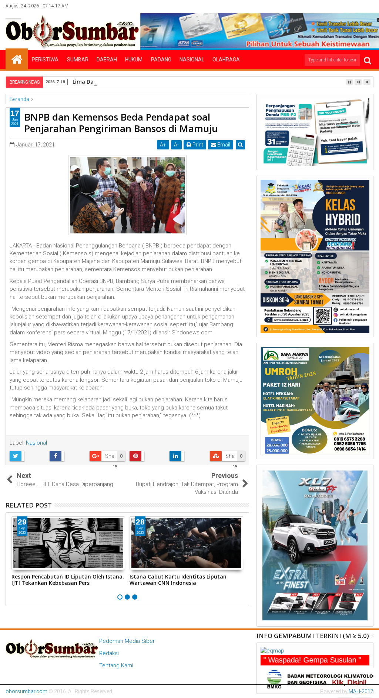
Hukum (133, 60)
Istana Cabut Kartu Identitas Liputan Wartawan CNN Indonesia (178, 579)
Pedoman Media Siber (127, 641)
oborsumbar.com (26, 691)
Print (197, 145)
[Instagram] (345, 6)
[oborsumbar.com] (17, 58)
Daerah (107, 60)
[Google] (357, 6)
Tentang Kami (116, 665)
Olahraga (226, 60)
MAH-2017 (361, 691)
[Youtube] (368, 6)
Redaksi (109, 653)
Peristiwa (45, 60)
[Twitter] (334, 6)
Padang (161, 60)
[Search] (367, 60)
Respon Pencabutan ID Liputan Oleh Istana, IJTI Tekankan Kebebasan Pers (67, 579)
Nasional (192, 60)
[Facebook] (322, 6)
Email (223, 145)
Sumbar (77, 60)
